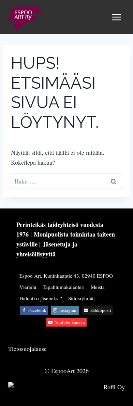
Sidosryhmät (81, 298)
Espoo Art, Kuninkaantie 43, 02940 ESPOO (66, 275)
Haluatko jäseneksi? (40, 298)
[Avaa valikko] (116, 17)
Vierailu (27, 286)
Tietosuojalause (27, 348)
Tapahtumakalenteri (64, 286)
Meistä (98, 286)
